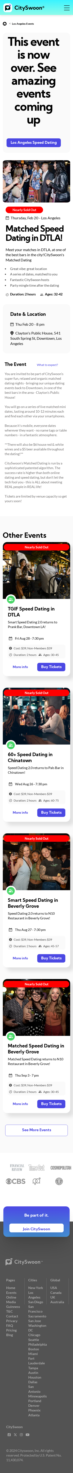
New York (35, 1288)
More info (20, 667)
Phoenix (34, 1410)
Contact (12, 1316)
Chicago (34, 1335)
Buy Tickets (51, 667)
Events (11, 1293)
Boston (33, 1349)
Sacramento (37, 1316)
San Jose (34, 1321)
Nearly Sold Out (24, 210)
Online (11, 1297)
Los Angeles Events (23, 23)
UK (52, 1297)
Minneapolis (37, 1396)
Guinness (13, 1307)
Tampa (33, 1368)
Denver (33, 1405)
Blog (9, 1335)
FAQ (9, 1325)
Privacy (12, 1321)
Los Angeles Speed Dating (34, 143)
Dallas (32, 1382)
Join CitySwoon (36, 1229)
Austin (33, 1373)
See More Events (36, 1130)
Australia (57, 1302)
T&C (9, 1311)
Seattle (33, 1340)
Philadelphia (37, 1344)
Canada (55, 1293)
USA (53, 1288)
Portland (34, 1401)
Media (11, 1302)
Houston (34, 1377)
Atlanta (33, 1415)
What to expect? (47, 364)
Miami (33, 1354)
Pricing (11, 1330)
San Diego (35, 1302)
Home (10, 1288)
